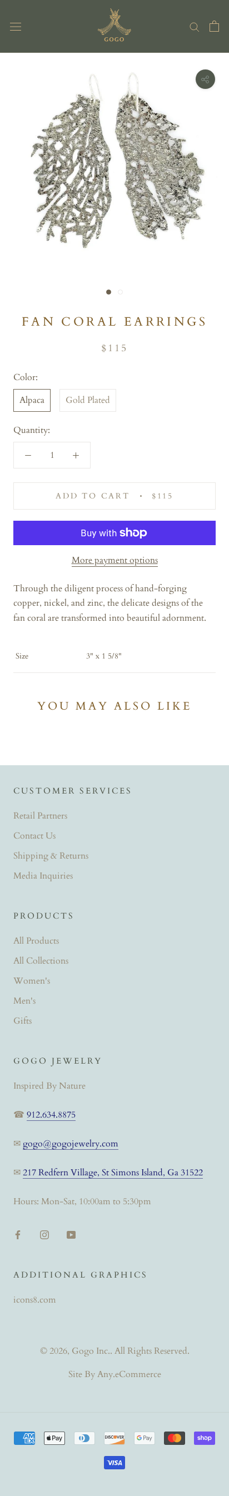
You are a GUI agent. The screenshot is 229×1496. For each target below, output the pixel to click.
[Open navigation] (15, 26)
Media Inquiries (43, 876)
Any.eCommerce (129, 1374)
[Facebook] (17, 1233)
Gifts (22, 1021)
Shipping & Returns (50, 856)
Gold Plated (88, 400)
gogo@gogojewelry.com (70, 1144)
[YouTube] (71, 1233)
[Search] (195, 26)
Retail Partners (40, 816)
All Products (36, 941)
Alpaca (31, 400)
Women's (31, 981)
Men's (24, 1001)
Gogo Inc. (91, 1351)
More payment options (115, 560)
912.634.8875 (51, 1115)
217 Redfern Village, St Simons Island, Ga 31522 (113, 1172)
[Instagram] (44, 1233)
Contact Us (34, 836)
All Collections (40, 961)
